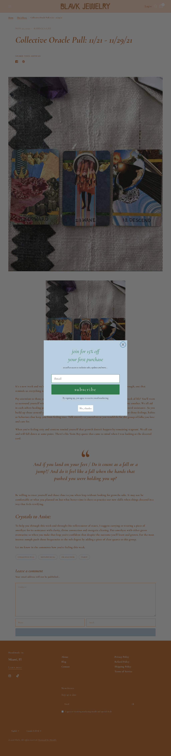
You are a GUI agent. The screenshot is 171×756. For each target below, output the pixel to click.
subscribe (85, 389)
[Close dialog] (123, 344)
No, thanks (86, 408)
